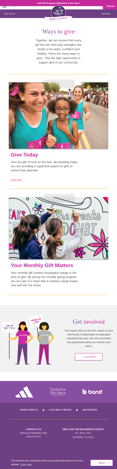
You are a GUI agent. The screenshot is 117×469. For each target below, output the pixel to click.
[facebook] (74, 449)
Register (106, 14)
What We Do (9, 14)
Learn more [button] (26, 464)
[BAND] (92, 392)
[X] (63, 449)
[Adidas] (24, 391)
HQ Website (89, 410)
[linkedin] (53, 449)
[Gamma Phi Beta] (58, 391)
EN (14, 6)
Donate (110, 6)
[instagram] (42, 449)
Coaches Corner (60, 410)
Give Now (16, 179)
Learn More (90, 356)
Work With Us (29, 410)
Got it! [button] (102, 463)
